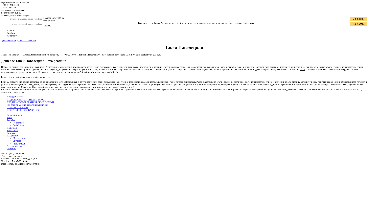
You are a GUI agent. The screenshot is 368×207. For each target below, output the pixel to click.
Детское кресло (14, 146)
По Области (18, 125)
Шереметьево (19, 138)
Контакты (12, 133)
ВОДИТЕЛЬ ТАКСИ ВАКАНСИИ (24, 110)
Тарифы (11, 120)
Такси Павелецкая (27, 40)
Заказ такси (12, 130)
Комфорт (11, 33)
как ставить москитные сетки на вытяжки (27, 105)
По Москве (18, 122)
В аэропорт (12, 135)
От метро (11, 148)
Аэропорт (12, 35)
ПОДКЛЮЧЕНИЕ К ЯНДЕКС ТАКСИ (26, 99)
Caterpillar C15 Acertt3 (17, 107)
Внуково (17, 141)
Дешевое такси (8, 40)
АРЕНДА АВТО (15, 97)
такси (302, 69)
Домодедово (19, 143)
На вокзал (12, 128)
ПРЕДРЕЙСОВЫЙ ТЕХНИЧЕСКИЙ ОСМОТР (30, 102)
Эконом (11, 30)
